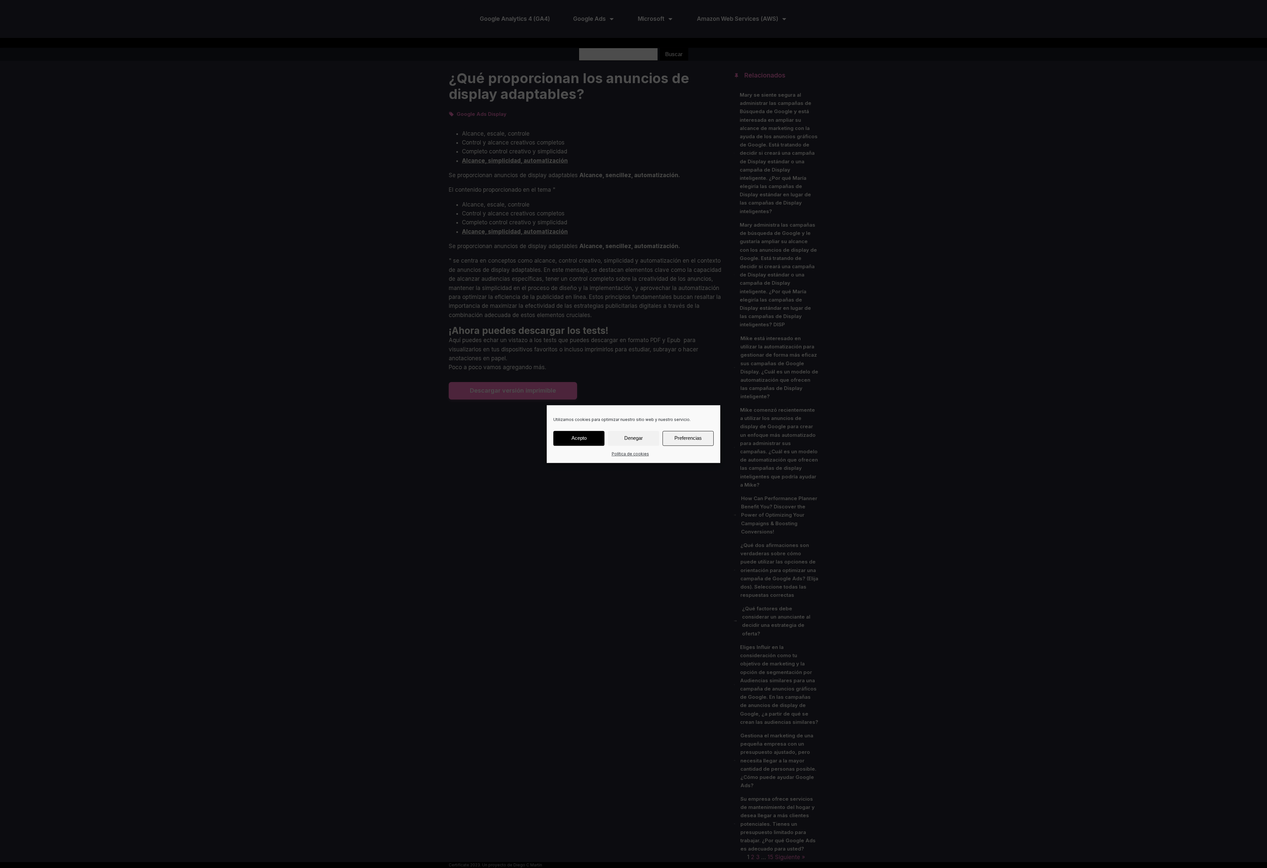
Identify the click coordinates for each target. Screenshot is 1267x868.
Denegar (633, 438)
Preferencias (688, 438)
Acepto (579, 438)
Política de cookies (630, 453)
